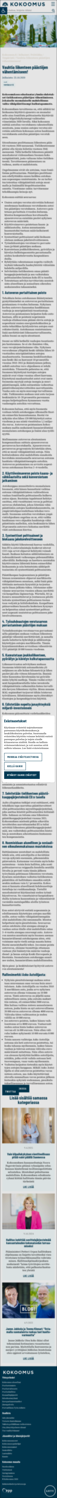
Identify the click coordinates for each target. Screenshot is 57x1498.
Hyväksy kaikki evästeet (22, 775)
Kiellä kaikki (15, 766)
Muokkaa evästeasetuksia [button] (23, 756)
